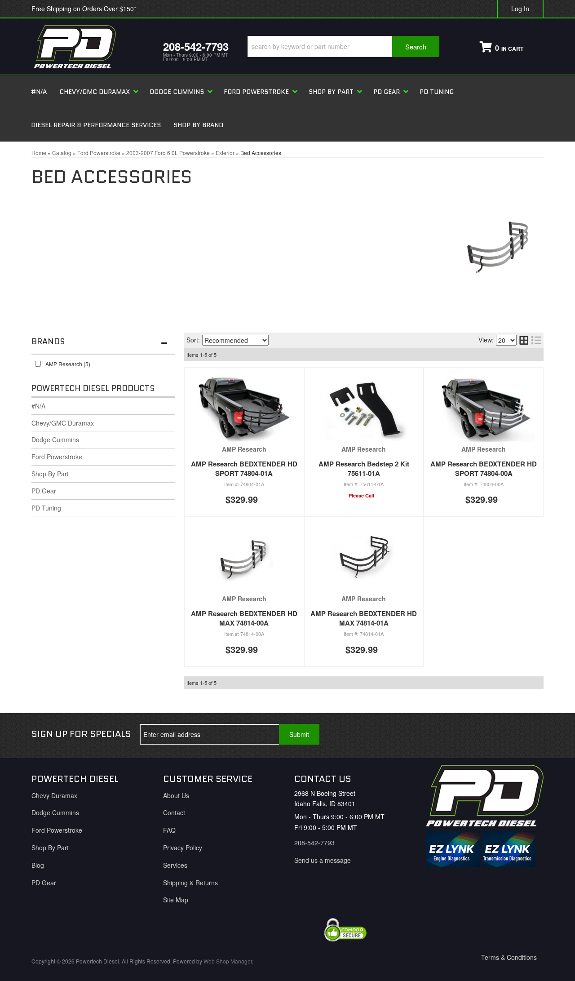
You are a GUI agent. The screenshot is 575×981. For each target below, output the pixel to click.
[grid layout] (524, 340)
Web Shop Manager (227, 961)
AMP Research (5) (67, 364)
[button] (343, 46)
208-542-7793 (314, 842)
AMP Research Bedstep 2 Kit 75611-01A (363, 468)
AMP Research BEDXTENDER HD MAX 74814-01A (363, 618)
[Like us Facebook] (470, 734)
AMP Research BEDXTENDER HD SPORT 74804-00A (483, 468)
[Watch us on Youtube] (500, 734)
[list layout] (536, 340)
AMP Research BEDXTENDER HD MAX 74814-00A (244, 618)
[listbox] (235, 340)
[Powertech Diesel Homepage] (90, 46)
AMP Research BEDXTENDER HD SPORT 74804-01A (244, 468)
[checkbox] (38, 364)
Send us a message (322, 860)
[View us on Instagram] (529, 734)
